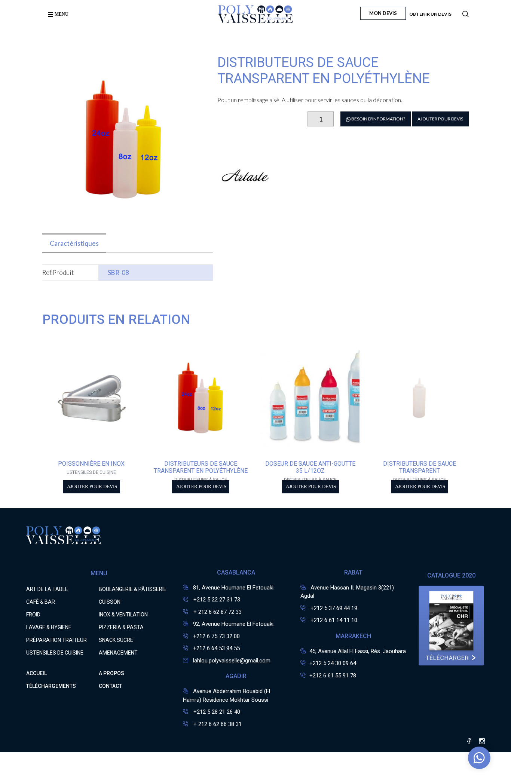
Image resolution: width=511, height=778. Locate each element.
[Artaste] (245, 198)
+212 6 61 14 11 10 (333, 620)
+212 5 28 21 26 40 (216, 711)
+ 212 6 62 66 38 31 (217, 724)
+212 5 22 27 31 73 (216, 599)
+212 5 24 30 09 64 (332, 663)
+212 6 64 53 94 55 (216, 648)
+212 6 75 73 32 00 (216, 636)
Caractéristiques (74, 243)
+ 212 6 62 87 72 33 (217, 612)
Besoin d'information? (378, 119)
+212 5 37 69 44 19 (333, 608)
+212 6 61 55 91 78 (332, 675)
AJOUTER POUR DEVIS (440, 119)
